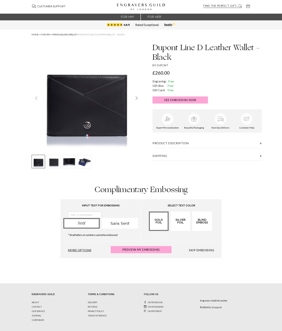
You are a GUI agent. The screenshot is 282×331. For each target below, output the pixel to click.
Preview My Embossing (141, 249)
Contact (37, 306)
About (35, 302)
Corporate (38, 320)
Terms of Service (97, 315)
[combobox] (220, 5)
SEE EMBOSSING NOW (180, 100)
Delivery (92, 302)
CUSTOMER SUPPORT (51, 6)
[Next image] (136, 98)
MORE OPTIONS (79, 250)
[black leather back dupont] (53, 161)
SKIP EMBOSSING (201, 250)
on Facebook (155, 302)
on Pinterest (155, 311)
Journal (36, 315)
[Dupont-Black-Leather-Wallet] (38, 161)
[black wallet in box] (84, 161)
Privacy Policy (96, 311)
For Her (154, 16)
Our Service (38, 311)
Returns (92, 306)
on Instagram (155, 306)
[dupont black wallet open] (69, 161)
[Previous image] (36, 98)
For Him (127, 16)
